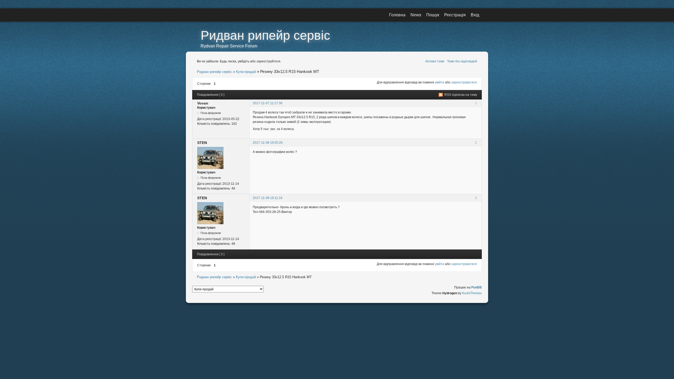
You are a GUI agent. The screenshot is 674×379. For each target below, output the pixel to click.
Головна (397, 15)
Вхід (475, 15)
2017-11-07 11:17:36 (268, 103)
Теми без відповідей (462, 61)
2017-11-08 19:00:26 (268, 142)
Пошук (432, 15)
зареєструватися (464, 82)
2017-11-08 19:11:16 (268, 198)
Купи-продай (246, 72)
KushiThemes (472, 293)
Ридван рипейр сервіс (265, 35)
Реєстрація (455, 15)
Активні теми (434, 61)
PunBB (476, 287)
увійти (439, 82)
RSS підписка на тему (460, 95)
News (415, 15)
